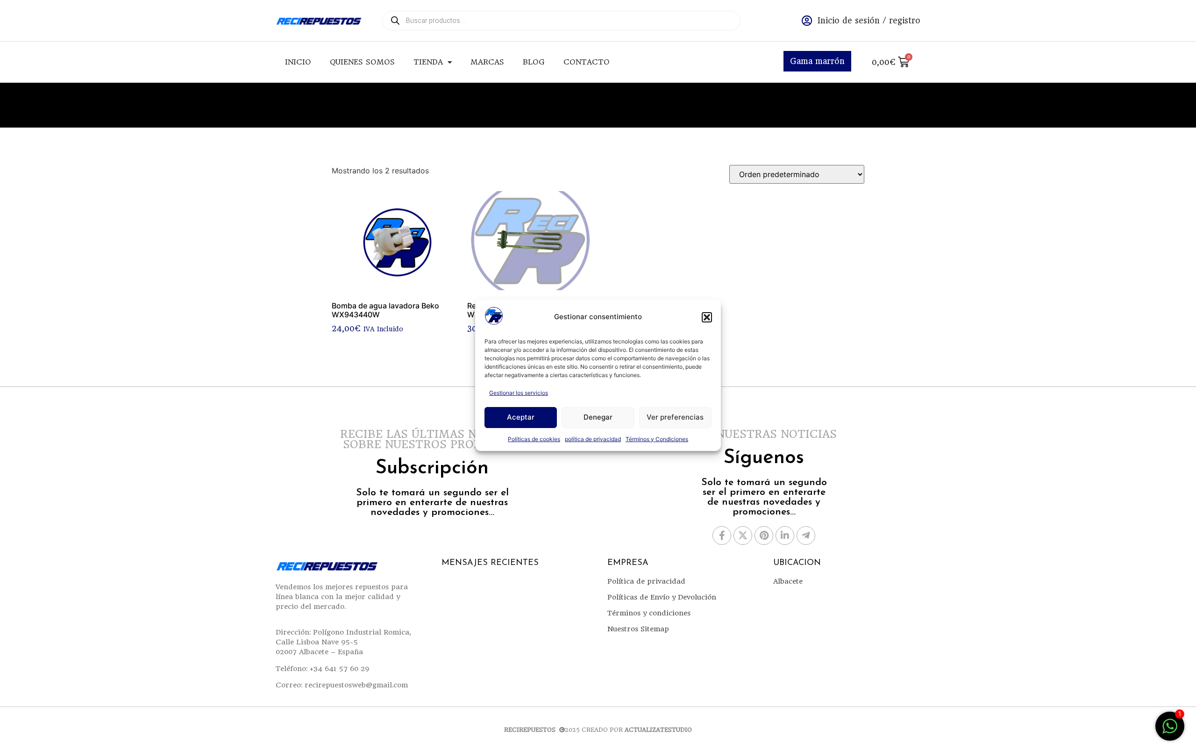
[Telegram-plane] (806, 535)
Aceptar (520, 417)
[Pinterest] (764, 535)
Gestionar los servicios (518, 392)
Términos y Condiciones (657, 439)
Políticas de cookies (534, 439)
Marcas (487, 61)
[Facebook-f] (721, 535)
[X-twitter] (742, 535)
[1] (1169, 731)
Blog (534, 61)
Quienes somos (362, 61)
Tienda (428, 61)
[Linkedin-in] (785, 535)
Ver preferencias (675, 417)
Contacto (586, 61)
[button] (707, 317)
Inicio (298, 61)
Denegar (598, 417)
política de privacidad (593, 439)
